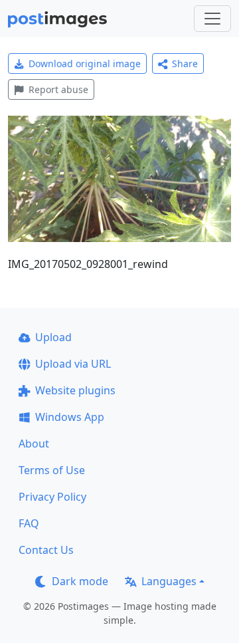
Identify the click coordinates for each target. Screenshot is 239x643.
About (34, 443)
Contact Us (46, 550)
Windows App (69, 417)
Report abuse (58, 89)
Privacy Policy (52, 496)
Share (185, 63)
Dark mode (80, 581)
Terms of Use (52, 470)
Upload (53, 337)
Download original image (85, 63)
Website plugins (75, 390)
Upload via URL (73, 363)
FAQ (29, 523)
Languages (169, 581)
